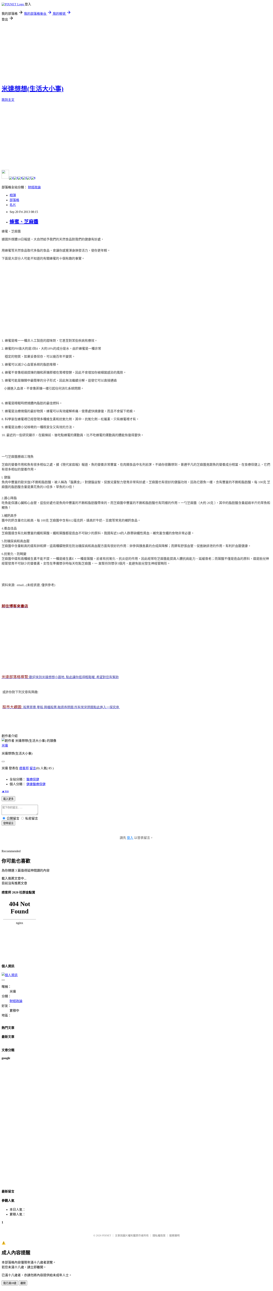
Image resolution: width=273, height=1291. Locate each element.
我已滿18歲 (9, 1283)
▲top (5, 791)
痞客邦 (24, 768)
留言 (33, 768)
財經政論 (34, 187)
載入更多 (8, 798)
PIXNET (106, 1235)
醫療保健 (32, 779)
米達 (5, 745)
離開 (23, 1283)
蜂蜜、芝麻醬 (24, 221)
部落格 (14, 200)
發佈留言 (8, 823)
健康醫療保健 (36, 784)
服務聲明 (174, 1235)
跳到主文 (8, 99)
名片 (13, 205)
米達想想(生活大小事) (33, 88)
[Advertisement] (136, 51)
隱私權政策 (158, 1235)
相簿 (13, 195)
